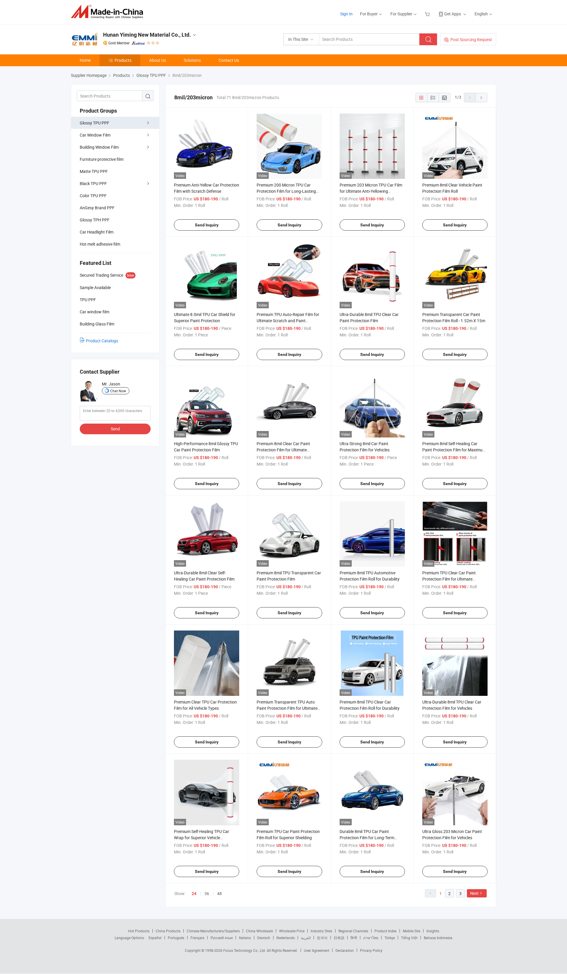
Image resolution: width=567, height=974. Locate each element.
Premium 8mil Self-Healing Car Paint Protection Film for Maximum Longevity (454, 450)
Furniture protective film (101, 159)
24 (194, 893)
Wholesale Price (291, 930)
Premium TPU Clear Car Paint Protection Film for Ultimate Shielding (449, 579)
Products (123, 60)
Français (197, 937)
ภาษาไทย (370, 937)
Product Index (385, 930)
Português (176, 937)
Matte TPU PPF (94, 171)
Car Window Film (95, 135)
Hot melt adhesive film (100, 244)
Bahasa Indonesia (438, 937)
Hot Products (138, 930)
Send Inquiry (207, 225)
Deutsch (263, 937)
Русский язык (222, 937)
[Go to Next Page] (481, 97)
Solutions (192, 60)
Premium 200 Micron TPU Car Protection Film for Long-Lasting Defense (286, 191)
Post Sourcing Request (471, 39)
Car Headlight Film (96, 232)
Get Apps (452, 14)
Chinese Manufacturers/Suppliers (213, 930)
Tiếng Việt (409, 937)
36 (206, 893)
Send (115, 429)
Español (155, 937)
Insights (432, 930)
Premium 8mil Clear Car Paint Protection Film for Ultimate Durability (283, 450)
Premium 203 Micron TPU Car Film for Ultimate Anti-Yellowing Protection (371, 191)
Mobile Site (411, 930)
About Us (157, 60)
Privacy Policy (371, 950)
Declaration (344, 950)
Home (85, 60)
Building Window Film (99, 147)
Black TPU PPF (93, 183)
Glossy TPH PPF (95, 220)
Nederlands (285, 937)
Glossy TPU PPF (94, 123)
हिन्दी (354, 937)
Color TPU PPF (93, 195)
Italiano (245, 937)
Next (474, 893)
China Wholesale (259, 930)
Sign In (346, 14)
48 (219, 893)
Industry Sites (321, 930)
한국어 (322, 937)
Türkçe (389, 937)
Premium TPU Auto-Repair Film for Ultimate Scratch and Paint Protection (288, 321)
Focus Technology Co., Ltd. (245, 950)
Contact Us (229, 60)
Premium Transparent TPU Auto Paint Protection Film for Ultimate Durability (287, 708)
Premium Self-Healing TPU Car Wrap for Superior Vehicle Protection (201, 838)
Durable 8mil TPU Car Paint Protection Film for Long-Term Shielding (367, 838)
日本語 (339, 937)
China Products (168, 930)
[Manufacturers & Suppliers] (109, 12)
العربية (306, 937)
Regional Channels (353, 930)
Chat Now (118, 390)
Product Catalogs (102, 340)
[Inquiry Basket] (428, 14)
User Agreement (316, 950)
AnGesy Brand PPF (97, 207)
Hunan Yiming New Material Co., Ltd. (147, 35)
